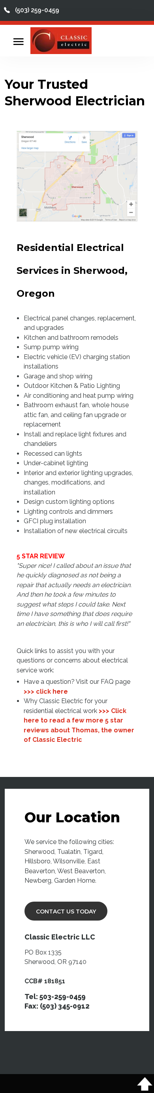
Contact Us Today (66, 911)
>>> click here (46, 691)
